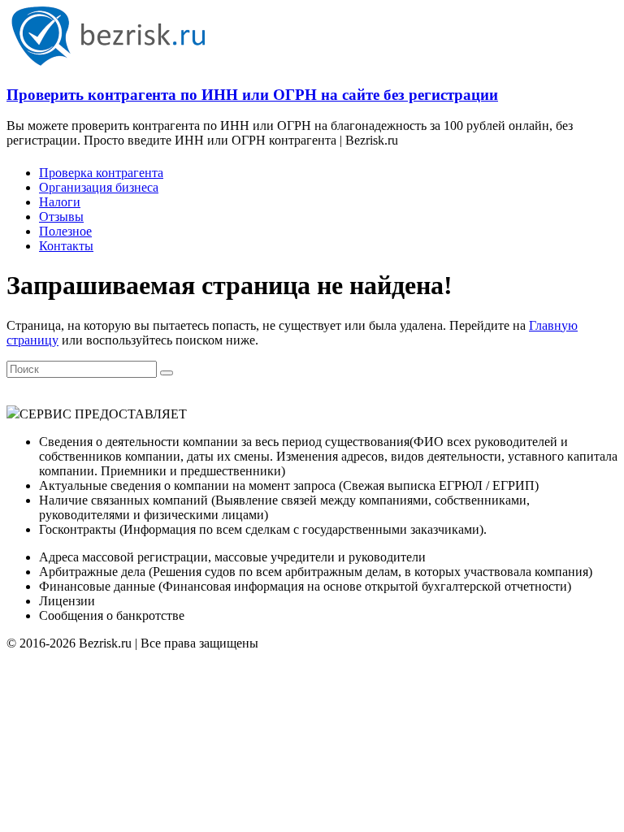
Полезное (65, 231)
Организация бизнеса (98, 187)
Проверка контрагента (101, 173)
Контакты (66, 246)
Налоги (59, 202)
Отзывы (61, 216)
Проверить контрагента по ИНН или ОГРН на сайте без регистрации (252, 94)
